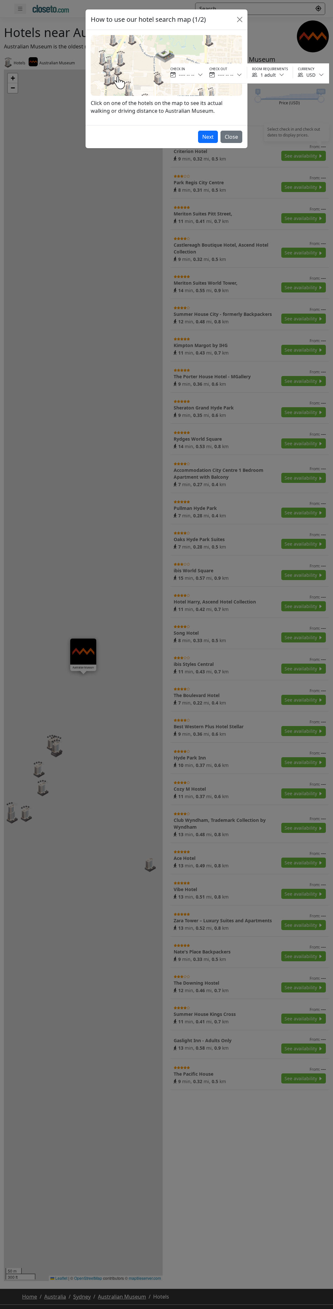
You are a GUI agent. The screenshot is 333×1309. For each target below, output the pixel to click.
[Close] (239, 19)
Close (231, 136)
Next (208, 136)
